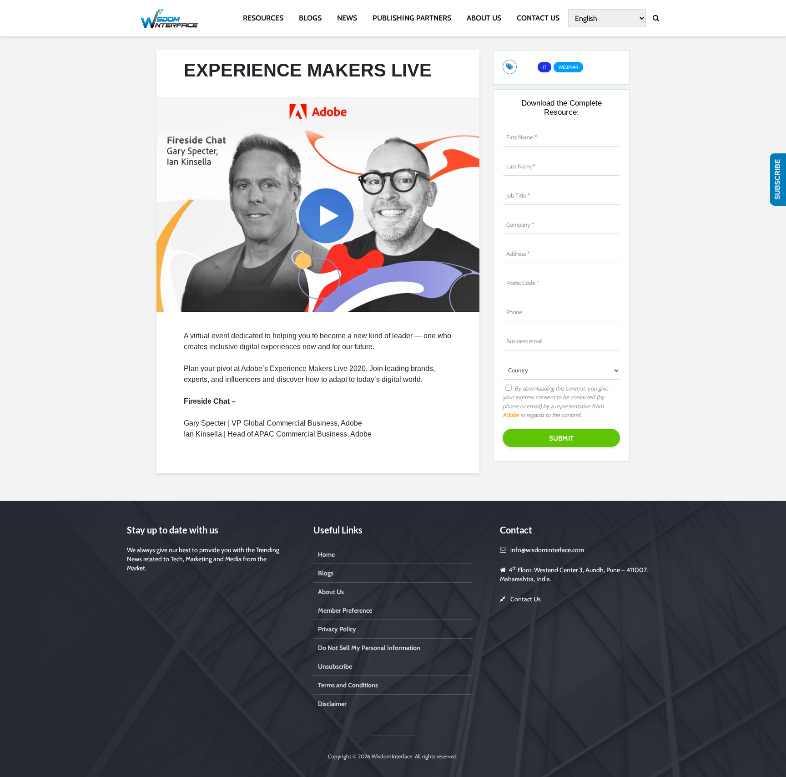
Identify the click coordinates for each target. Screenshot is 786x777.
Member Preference (345, 610)
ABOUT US (484, 18)
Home (326, 554)
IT (544, 67)
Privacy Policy (337, 629)
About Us (331, 592)
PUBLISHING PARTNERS (412, 18)
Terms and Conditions (348, 685)
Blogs (325, 573)
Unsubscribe (335, 666)
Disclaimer (332, 704)
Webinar (568, 67)
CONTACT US (538, 18)
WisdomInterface (391, 756)
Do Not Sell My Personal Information (369, 648)
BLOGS (310, 18)
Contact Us (525, 599)
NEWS (347, 18)
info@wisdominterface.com (547, 550)
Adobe (511, 414)
